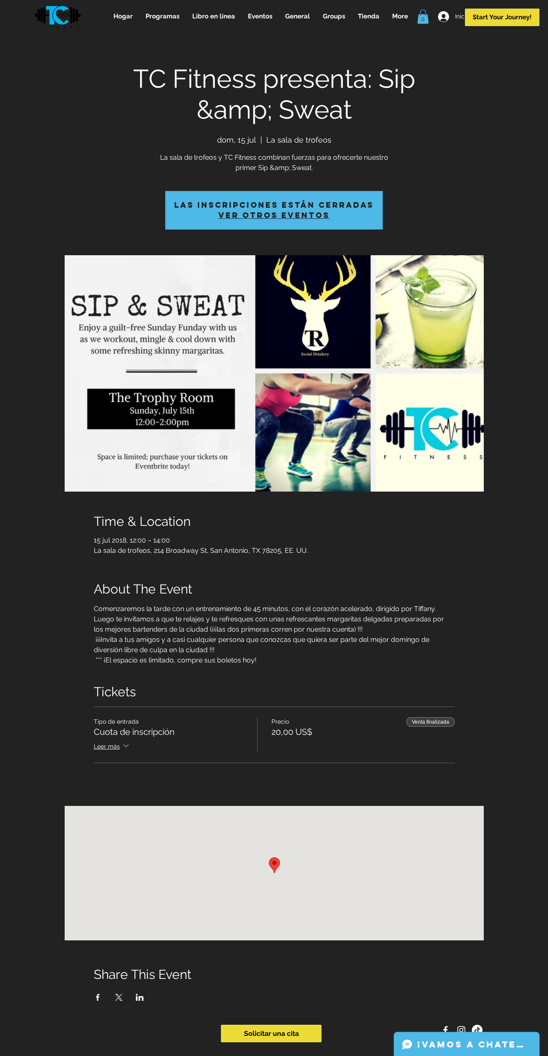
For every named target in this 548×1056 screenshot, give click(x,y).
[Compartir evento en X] (119, 997)
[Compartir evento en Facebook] (98, 997)
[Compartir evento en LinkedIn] (140, 997)
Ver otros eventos (274, 215)
